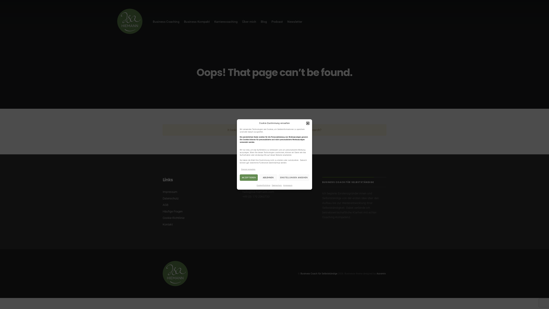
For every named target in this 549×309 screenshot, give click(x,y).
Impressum (287, 185)
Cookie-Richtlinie (263, 185)
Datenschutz (277, 185)
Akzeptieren (249, 177)
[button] (307, 123)
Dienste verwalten (248, 169)
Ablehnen (268, 177)
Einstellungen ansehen (294, 177)
